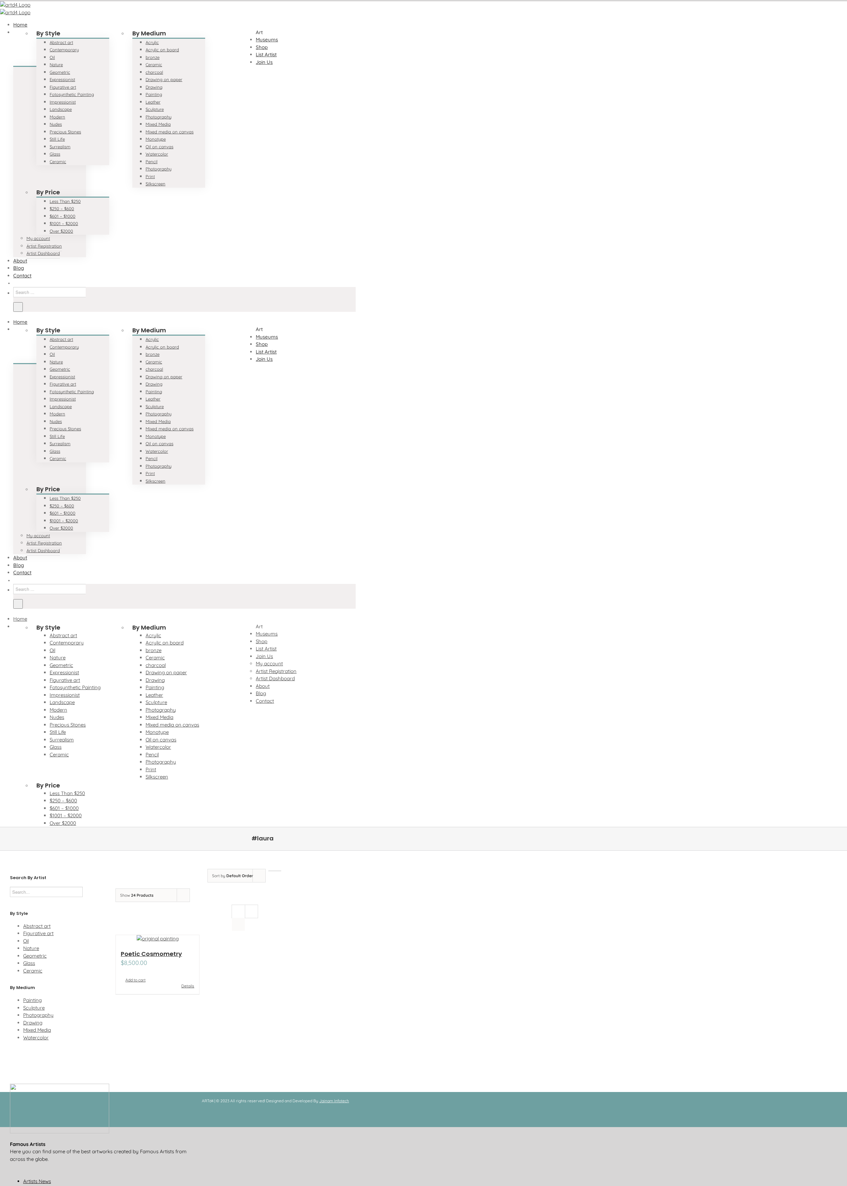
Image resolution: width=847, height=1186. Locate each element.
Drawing (32, 1023)
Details (187, 985)
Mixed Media (37, 1030)
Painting (32, 1000)
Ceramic (32, 971)
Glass (29, 963)
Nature (31, 948)
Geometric (35, 956)
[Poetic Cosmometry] (157, 939)
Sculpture (34, 1008)
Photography (38, 1015)
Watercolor (36, 1037)
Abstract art (37, 926)
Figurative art (38, 933)
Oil (26, 941)
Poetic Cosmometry (151, 954)
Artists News (37, 1181)
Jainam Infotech (334, 1100)
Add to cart (135, 979)
